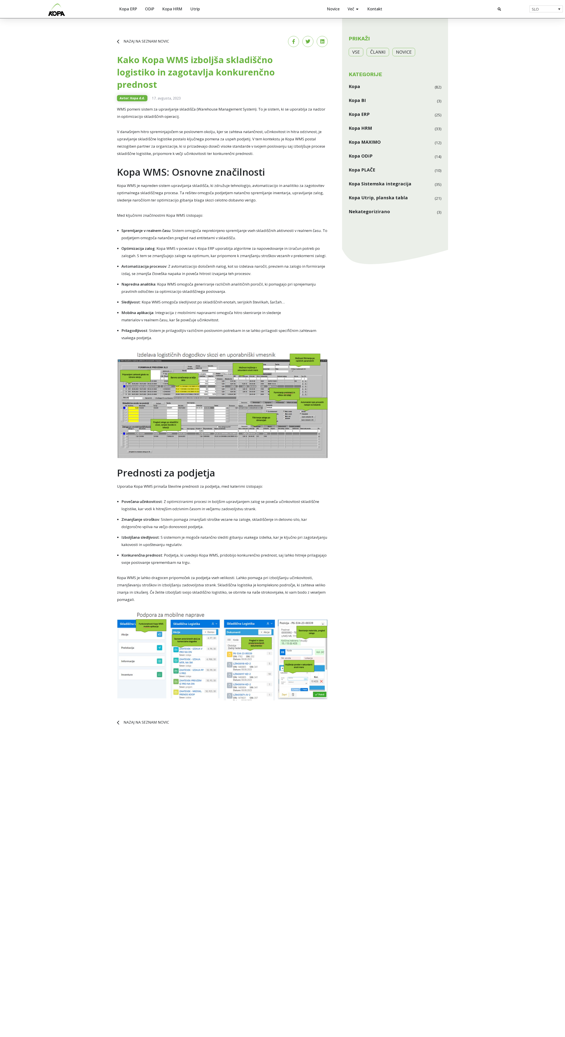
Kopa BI (357, 100)
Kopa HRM (360, 128)
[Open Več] (357, 9)
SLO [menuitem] (535, 9)
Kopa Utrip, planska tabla (378, 198)
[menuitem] (546, 9)
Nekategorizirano (369, 212)
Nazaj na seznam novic (146, 41)
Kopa (354, 86)
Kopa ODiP (361, 156)
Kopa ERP (359, 114)
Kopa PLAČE (362, 170)
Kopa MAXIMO (365, 142)
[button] (499, 9)
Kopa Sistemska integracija (380, 184)
